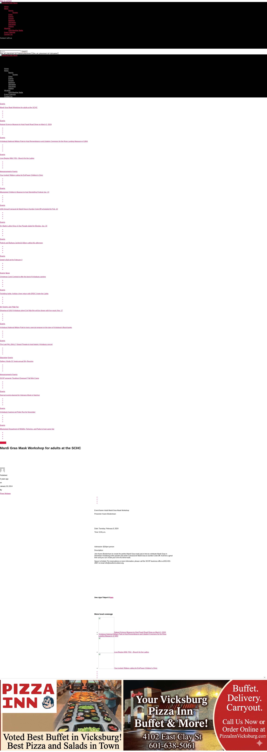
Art (1, 307)
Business (11, 21)
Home (6, 7)
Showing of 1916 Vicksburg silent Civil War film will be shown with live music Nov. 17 (31, 310)
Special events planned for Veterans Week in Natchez (20, 395)
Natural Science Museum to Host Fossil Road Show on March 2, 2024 (26, 124)
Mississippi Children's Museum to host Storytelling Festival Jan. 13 (24, 192)
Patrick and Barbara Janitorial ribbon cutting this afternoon (21, 243)
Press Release (5, 494)
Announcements (6, 172)
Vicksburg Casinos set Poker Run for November (17, 412)
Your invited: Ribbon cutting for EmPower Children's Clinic (21, 175)
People (11, 19)
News (6, 9)
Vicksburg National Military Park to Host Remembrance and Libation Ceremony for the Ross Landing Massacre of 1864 (44, 141)
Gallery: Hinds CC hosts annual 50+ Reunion (16, 361)
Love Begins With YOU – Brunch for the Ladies (131, 652)
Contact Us (8, 34)
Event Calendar (9, 32)
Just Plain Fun (13, 307)
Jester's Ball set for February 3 (11, 260)
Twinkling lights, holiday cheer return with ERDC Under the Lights (24, 294)
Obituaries (12, 23)
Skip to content (6, 1)
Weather (7, 28)
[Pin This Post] (135, 115)
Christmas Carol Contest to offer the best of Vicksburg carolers (23, 277)
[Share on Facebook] (135, 111)
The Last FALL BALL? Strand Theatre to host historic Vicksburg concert (26, 344)
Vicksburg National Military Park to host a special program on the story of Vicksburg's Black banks (36, 327)
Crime (10, 15)
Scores (15, 13)
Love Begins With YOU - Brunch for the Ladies (17, 158)
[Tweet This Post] (135, 113)
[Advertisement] (133, 580)
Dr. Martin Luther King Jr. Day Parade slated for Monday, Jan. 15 (23, 226)
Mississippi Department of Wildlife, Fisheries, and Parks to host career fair (27, 429)
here (111, 597)
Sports (10, 11)
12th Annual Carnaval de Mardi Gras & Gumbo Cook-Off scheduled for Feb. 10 (29, 209)
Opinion (11, 26)
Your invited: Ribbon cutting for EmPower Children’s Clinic (135, 668)
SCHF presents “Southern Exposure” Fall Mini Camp (19, 378)
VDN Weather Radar (15, 30)
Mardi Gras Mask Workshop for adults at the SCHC (18, 107)
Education (12, 24)
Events (10, 17)
